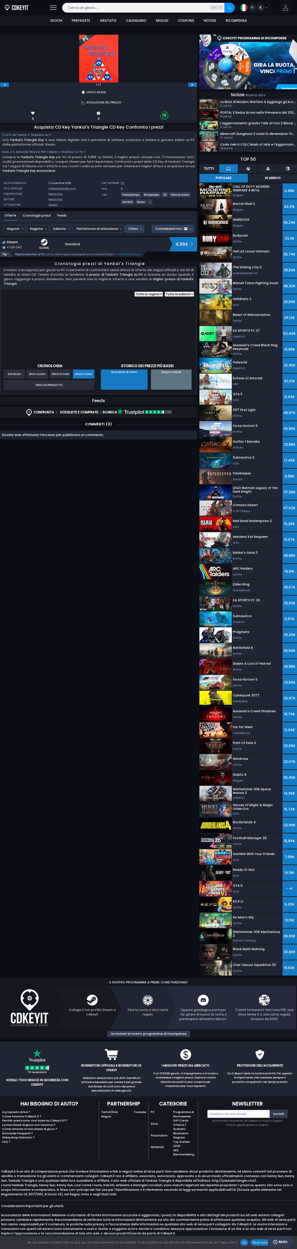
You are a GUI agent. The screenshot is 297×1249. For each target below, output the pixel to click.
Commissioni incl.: (169, 229)
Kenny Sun (55, 194)
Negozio (13, 229)
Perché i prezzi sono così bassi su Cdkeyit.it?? (34, 1120)
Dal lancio (14, 374)
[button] (285, 8)
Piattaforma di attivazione (97, 229)
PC (153, 1112)
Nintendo (157, 1147)
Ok (244, 1242)
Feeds (62, 215)
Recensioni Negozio (180, 1135)
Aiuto (282, 1241)
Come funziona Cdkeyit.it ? (21, 1116)
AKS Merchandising (183, 1152)
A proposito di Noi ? (16, 1112)
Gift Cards (180, 1120)
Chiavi (133, 229)
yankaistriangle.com (62, 188)
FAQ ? (6, 1142)
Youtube (140, 1112)
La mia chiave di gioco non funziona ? (28, 1125)
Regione (36, 229)
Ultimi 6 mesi (60, 374)
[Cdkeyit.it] (16, 8)
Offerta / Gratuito (179, 1127)
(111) (168, 412)
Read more (260, 1242)
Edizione (59, 229)
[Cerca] (229, 8)
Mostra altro (256, 95)
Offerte (10, 215)
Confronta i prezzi (129, 254)
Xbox (154, 1124)
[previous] (4, 85)
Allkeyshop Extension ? (18, 1137)
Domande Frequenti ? (17, 1133)
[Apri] (53, 8)
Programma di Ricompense (183, 1114)
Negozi (106, 1116)
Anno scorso (37, 374)
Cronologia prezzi (37, 215)
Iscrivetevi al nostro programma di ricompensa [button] (148, 1034)
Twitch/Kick (109, 1112)
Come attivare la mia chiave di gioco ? (29, 1129)
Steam (53, 205)
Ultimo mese (83, 374)
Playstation (159, 1135)
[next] (192, 85)
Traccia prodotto (49, 385)
